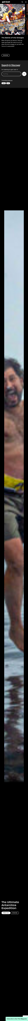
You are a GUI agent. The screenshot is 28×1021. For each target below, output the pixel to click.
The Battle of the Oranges (12, 38)
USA (8, 83)
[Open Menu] (26, 2)
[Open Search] (22, 2)
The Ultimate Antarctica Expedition (10, 905)
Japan (3, 83)
